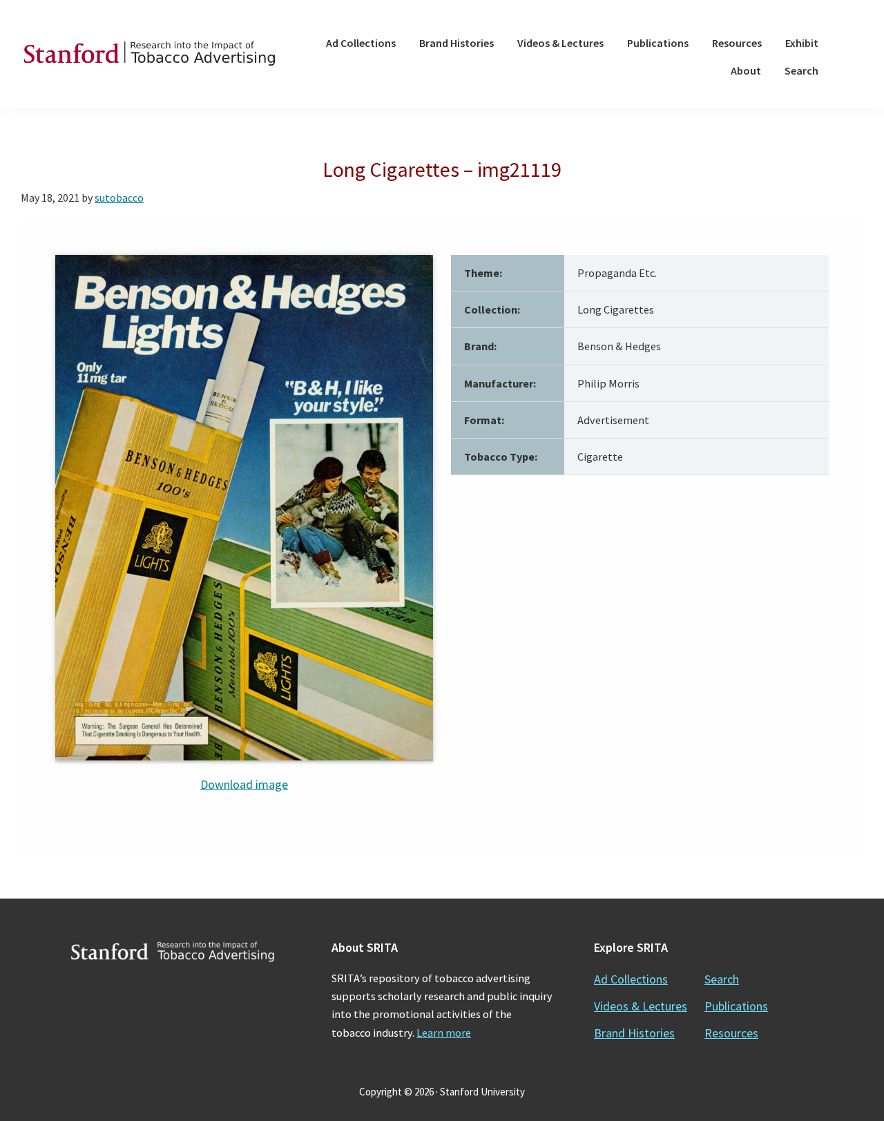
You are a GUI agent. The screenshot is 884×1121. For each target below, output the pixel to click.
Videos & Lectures (640, 1006)
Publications (736, 1006)
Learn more (443, 1032)
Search (721, 979)
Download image (244, 784)
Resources (731, 1033)
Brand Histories (634, 1033)
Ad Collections (631, 979)
